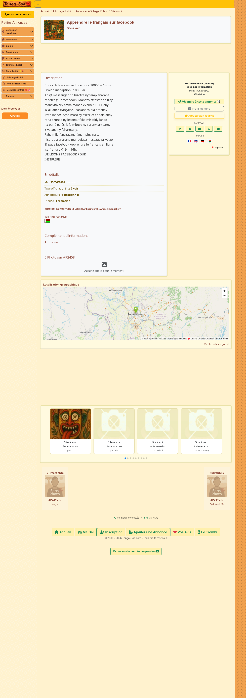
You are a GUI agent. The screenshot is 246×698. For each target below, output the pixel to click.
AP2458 (15, 115)
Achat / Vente (13, 58)
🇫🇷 (189, 141)
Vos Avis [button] (184, 532)
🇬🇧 (196, 141)
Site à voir (117, 11)
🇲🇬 (209, 141)
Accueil (44, 11)
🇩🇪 (202, 141)
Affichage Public (15, 77)
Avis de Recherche (16, 83)
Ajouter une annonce (18, 14)
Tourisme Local (14, 65)
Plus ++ (10, 96)
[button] (125, 458)
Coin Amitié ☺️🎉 (15, 71)
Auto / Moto (12, 52)
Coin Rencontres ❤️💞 (18, 90)
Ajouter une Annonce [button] (150, 532)
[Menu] (38, 4)
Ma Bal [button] (88, 532)
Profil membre (200, 108)
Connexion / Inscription (12, 31)
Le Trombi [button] (208, 532)
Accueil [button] (65, 532)
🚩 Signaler (217, 147)
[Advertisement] (136, 59)
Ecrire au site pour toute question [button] (134, 551)
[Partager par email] (218, 129)
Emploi (10, 46)
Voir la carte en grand (216, 344)
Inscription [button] (113, 532)
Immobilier (11, 39)
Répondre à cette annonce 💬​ (200, 101)
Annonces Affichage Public (91, 11)
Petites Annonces (14, 22)
